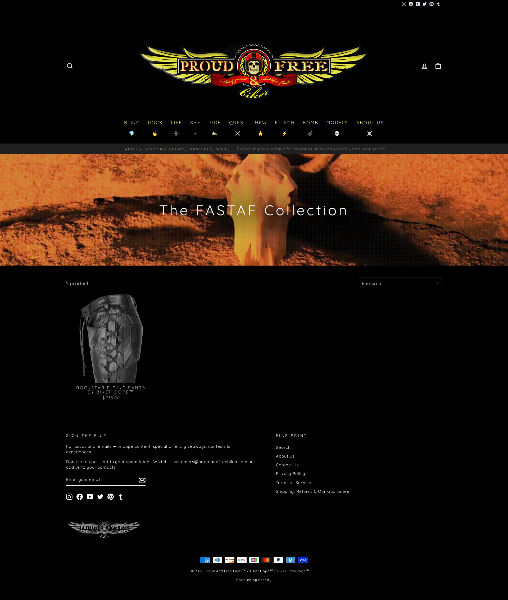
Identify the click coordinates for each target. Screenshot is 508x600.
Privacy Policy (290, 473)
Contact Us (287, 464)
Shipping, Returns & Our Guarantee (313, 491)
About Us (285, 456)
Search (283, 447)
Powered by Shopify (254, 579)
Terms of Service (293, 482)
